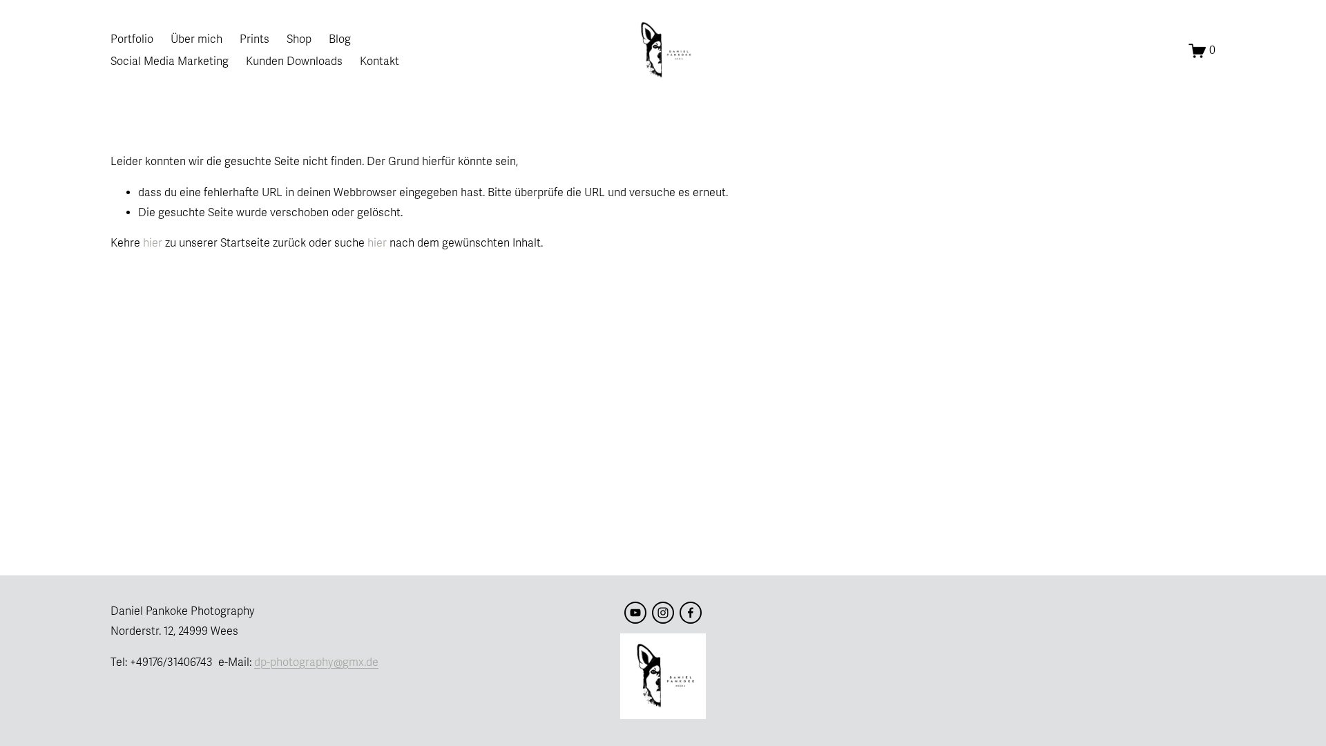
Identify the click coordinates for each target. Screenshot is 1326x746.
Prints (254, 39)
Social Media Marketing (169, 61)
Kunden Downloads (294, 61)
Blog (340, 39)
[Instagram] (663, 613)
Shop (299, 39)
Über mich (196, 39)
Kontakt (379, 61)
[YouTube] (635, 613)
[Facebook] (691, 613)
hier (152, 243)
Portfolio (131, 39)
